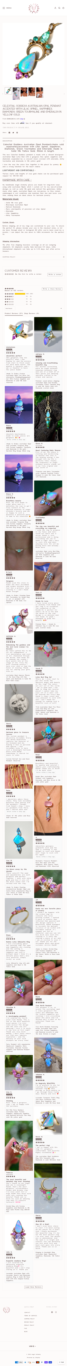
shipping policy (29, 1318)
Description (7, 141)
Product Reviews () (14, 313)
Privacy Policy (29, 1325)
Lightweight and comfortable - (19, 170)
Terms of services (30, 1315)
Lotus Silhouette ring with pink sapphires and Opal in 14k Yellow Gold (17, 965)
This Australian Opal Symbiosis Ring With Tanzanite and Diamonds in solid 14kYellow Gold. (48, 1158)
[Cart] (63, 8)
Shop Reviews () (31, 313)
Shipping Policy (9, 257)
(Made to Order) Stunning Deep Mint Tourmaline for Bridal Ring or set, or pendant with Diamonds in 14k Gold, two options (18, 599)
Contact (27, 1312)
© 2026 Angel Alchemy (33, 1354)
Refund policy (29, 1322)
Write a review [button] (55, 274)
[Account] (55, 8)
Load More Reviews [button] (33, 1287)
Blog (25, 1331)
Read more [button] (40, 547)
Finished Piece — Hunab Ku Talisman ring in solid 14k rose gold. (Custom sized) (47, 626)
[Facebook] (53, 1313)
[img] (14, 289)
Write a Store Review (52, 289)
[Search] (59, 8)
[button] (9, 294)
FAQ (25, 1328)
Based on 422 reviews (14, 290)
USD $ (31, 1346)
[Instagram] (57, 1313)
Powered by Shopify (33, 1357)
